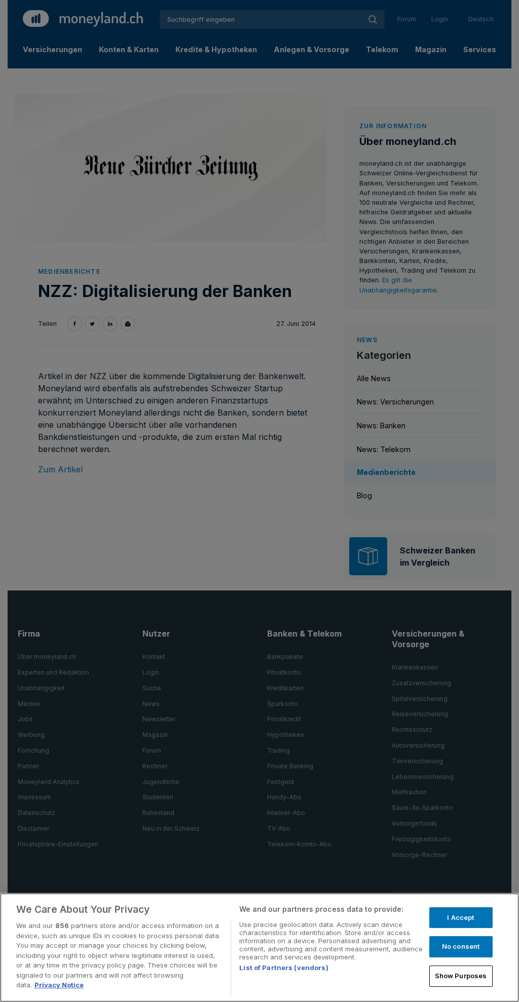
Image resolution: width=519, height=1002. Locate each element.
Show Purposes (461, 976)
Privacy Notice (59, 985)
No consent (460, 946)
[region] (259, 947)
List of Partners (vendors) (283, 967)
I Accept (460, 917)
